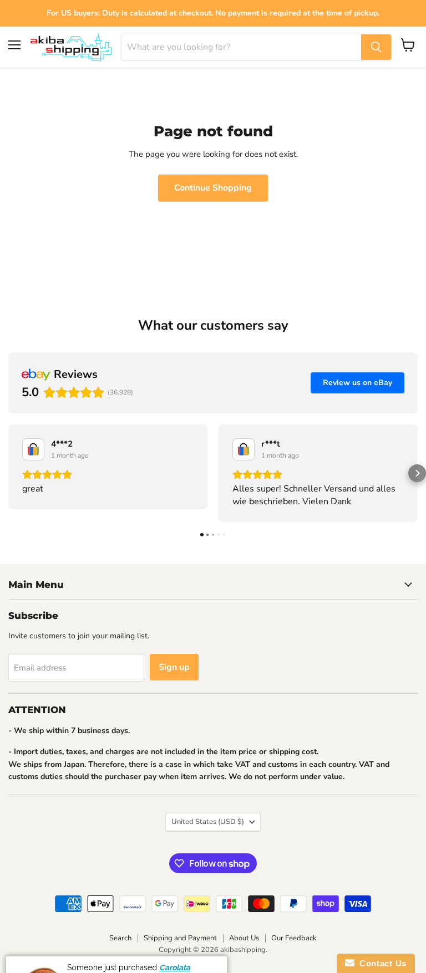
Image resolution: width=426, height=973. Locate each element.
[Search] (376, 47)
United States (207, 822)
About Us (244, 938)
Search (120, 938)
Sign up (174, 667)
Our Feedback (294, 938)
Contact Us (380, 963)
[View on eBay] (33, 449)
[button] (9, 473)
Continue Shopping (213, 188)
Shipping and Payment (180, 938)
